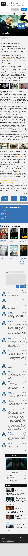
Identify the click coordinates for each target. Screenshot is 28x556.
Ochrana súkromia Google (16, 537)
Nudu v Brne (17, 156)
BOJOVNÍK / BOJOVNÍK (23, 240)
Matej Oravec (20, 193)
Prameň (12, 482)
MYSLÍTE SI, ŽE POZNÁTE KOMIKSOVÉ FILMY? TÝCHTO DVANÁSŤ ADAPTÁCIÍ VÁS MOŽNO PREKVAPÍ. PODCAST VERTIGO (16, 518)
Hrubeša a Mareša (7, 153)
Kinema (4, 195)
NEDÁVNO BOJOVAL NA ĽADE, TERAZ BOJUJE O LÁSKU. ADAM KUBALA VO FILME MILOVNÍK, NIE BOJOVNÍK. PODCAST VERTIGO (16, 491)
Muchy (11, 475)
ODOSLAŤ (23, 286)
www (7, 216)
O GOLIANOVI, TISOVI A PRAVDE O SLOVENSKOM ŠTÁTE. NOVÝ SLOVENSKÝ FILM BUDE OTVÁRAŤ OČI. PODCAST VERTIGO (16, 509)
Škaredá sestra (13, 478)
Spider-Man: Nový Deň (15, 472)
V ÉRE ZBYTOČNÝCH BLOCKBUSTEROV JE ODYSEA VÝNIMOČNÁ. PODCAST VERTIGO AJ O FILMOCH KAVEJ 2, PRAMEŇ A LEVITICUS (16, 527)
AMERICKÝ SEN (14, 257)
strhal (22, 154)
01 (19, 290)
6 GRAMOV (3, 240)
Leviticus (12, 474)
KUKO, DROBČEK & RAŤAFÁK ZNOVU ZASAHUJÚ (23, 260)
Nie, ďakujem (15, 9)
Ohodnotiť (14, 203)
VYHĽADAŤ (15, 13)
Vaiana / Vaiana (13, 480)
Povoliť (23, 9)
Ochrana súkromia (6, 537)
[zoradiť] (26, 290)
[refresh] (22, 290)
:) (17, 286)
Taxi (15, 173)
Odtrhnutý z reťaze (6, 59)
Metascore (14, 195)
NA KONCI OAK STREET (4, 257)
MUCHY (12, 240)
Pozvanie (12, 477)
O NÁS (23, 13)
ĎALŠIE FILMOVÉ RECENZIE (11, 226)
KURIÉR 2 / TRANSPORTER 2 (11, 208)
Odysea (12, 471)
